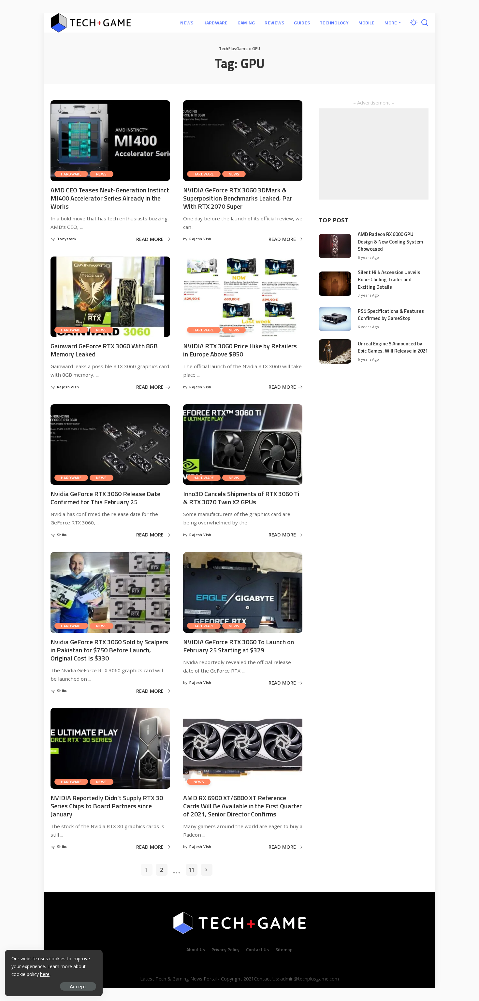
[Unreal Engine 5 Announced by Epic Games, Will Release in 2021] (335, 351)
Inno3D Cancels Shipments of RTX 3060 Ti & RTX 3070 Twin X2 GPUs (241, 498)
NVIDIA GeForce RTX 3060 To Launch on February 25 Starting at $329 (238, 646)
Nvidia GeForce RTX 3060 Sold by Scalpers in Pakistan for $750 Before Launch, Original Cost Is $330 (109, 650)
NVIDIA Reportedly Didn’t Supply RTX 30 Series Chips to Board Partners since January (107, 806)
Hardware (71, 174)
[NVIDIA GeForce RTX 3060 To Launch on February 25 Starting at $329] (243, 592)
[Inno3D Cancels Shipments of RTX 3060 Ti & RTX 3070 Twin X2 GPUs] (243, 444)
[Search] (424, 23)
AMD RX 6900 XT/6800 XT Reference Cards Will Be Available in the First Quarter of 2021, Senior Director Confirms (242, 806)
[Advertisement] (373, 154)
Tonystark (66, 238)
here (45, 974)
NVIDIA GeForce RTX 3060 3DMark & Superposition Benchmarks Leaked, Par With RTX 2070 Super (237, 198)
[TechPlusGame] (91, 23)
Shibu (62, 534)
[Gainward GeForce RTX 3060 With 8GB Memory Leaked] (110, 297)
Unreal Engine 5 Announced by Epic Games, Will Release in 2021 (393, 347)
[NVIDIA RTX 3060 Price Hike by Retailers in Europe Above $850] (243, 297)
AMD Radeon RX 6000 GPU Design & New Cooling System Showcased (390, 241)
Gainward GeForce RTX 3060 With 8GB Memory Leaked (104, 350)
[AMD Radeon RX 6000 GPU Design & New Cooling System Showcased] (335, 246)
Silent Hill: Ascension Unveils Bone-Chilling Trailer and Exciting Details (389, 280)
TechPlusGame (233, 48)
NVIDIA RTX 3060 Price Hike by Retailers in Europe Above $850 (240, 350)
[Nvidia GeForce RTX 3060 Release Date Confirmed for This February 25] (110, 444)
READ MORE (150, 239)
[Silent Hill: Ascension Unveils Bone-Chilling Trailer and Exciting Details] (335, 283)
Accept (78, 986)
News (101, 174)
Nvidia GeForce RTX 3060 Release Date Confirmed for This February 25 (105, 498)
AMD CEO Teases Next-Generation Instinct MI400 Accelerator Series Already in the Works (110, 198)
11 (192, 869)
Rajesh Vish (200, 238)
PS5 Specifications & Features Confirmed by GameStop (391, 314)
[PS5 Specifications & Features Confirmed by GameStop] (335, 319)
